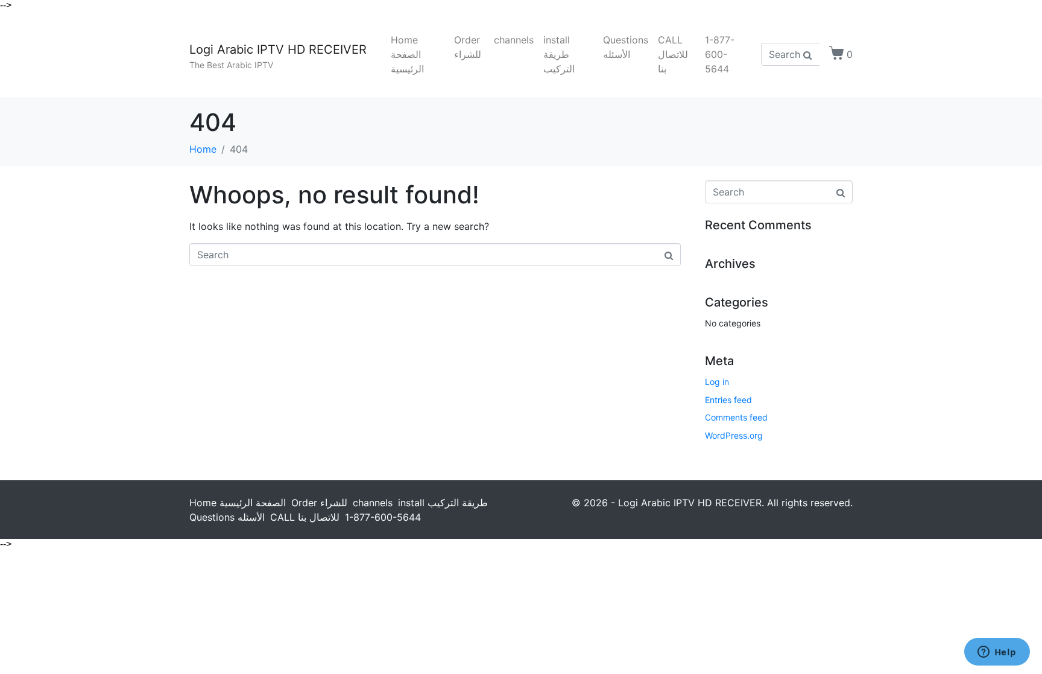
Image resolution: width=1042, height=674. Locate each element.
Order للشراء (467, 47)
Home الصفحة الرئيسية (407, 54)
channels (514, 40)
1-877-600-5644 (719, 54)
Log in (717, 382)
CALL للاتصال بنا (673, 54)
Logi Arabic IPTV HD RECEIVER (278, 49)
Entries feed (728, 400)
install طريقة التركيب (559, 54)
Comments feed (736, 417)
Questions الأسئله (625, 47)
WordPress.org (734, 435)
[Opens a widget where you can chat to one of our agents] (997, 653)
